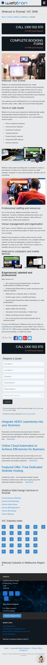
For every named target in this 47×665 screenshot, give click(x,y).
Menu (44, 3)
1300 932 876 (7, 329)
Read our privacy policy (28, 414)
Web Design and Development (14, 629)
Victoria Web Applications (11, 507)
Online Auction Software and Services (16, 631)
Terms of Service (7, 410)
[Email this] (30, 339)
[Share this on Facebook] (16, 339)
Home (4, 17)
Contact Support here (12, 616)
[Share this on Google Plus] (25, 339)
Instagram (6, 598)
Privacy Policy (36, 408)
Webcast (17, 17)
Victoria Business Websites (11, 498)
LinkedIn (17, 593)
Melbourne (25, 17)
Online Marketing (9, 634)
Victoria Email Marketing (10, 501)
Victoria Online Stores (9, 504)
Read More (11, 439)
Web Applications (9, 626)
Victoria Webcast (8, 514)
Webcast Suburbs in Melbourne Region (23, 562)
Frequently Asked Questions (20, 648)
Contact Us (23, 650)
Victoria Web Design (9, 511)
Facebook (5, 593)
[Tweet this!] (20, 339)
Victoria (9, 17)
